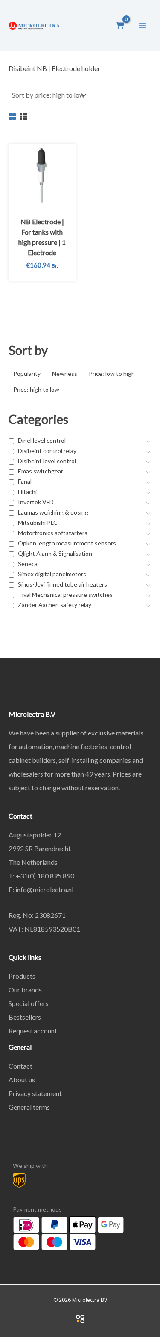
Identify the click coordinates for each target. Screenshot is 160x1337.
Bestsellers (25, 1017)
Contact (20, 1066)
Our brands (25, 990)
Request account (33, 1031)
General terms (29, 1107)
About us (22, 1079)
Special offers (29, 1003)
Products (22, 976)
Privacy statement (35, 1093)
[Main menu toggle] (142, 25)
